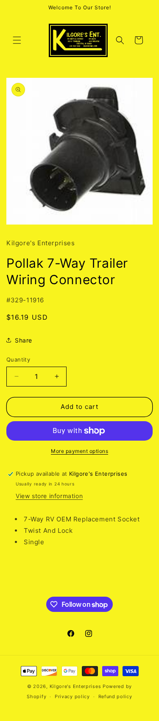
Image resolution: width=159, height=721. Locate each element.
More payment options (79, 451)
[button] (17, 40)
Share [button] (23, 340)
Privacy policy (72, 696)
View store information (49, 495)
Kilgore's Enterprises (75, 686)
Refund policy (115, 696)
